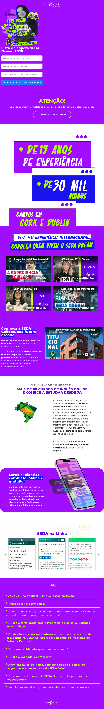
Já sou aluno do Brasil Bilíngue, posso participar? (42, 595)
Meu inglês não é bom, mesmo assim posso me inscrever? (48, 687)
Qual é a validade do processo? (30, 656)
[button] (5, 554)
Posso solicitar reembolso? (26, 603)
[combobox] (4, 74)
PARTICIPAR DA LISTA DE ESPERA (22, 82)
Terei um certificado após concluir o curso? (38, 649)
